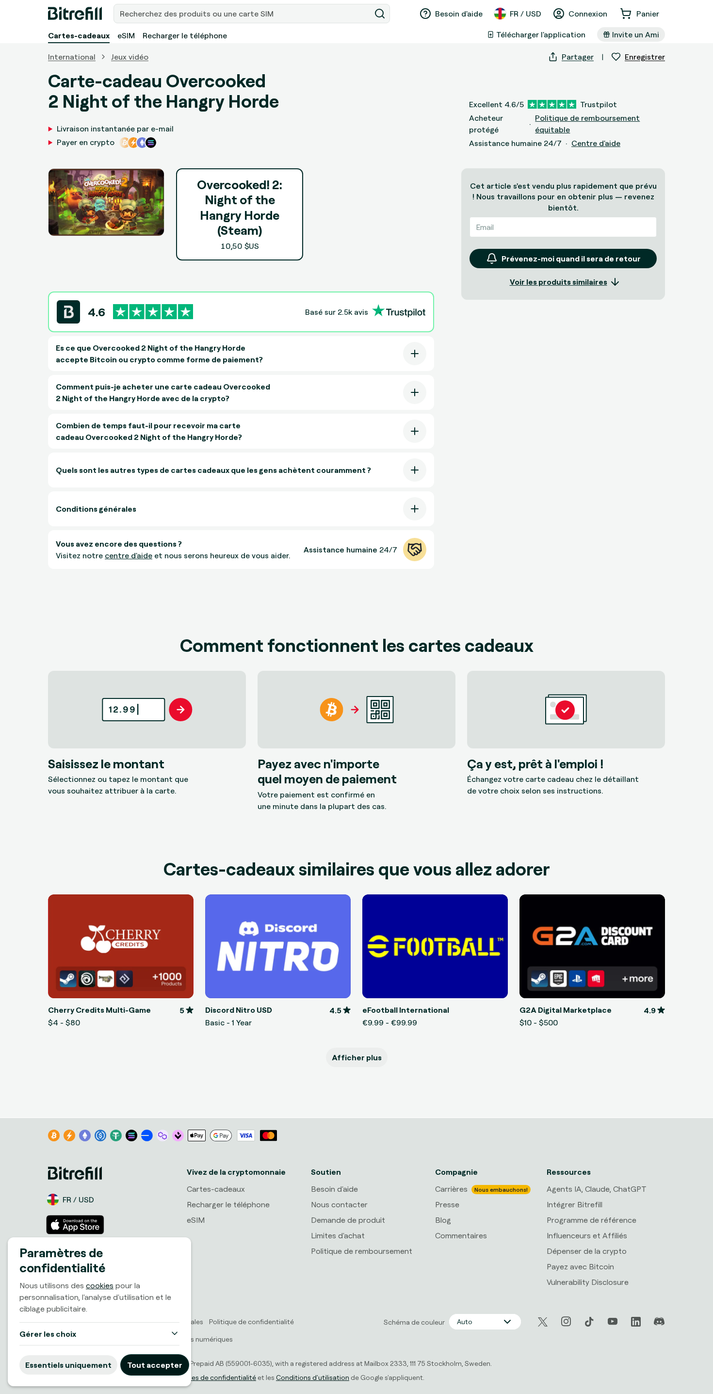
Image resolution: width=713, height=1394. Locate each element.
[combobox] (243, 13)
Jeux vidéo (129, 57)
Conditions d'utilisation (312, 1377)
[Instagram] (566, 1321)
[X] (543, 1322)
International (72, 57)
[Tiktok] (589, 1321)
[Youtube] (612, 1321)
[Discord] (659, 1321)
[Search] (379, 13)
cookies (99, 1285)
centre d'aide (128, 555)
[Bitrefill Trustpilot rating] (153, 311)
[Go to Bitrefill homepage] (75, 13)
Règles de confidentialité (217, 1377)
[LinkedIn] (636, 1321)
